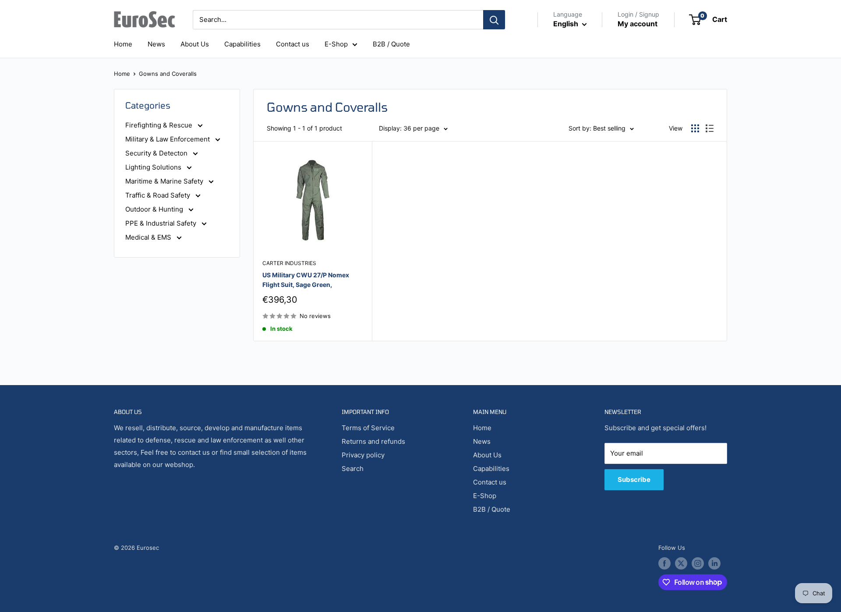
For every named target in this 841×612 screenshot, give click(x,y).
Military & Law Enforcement (168, 139)
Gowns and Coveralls (168, 73)
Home (123, 44)
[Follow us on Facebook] (664, 563)
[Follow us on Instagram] (698, 563)
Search (353, 468)
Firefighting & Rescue (159, 125)
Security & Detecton (157, 153)
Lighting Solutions (154, 167)
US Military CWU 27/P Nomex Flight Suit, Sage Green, (305, 279)
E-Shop (336, 44)
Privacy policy (363, 455)
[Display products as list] (710, 128)
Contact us (292, 44)
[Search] (494, 19)
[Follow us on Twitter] (681, 563)
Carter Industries (289, 263)
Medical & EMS (149, 237)
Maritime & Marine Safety (165, 181)
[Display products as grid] (695, 128)
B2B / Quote (391, 44)
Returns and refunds (373, 441)
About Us (194, 44)
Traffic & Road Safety (158, 195)
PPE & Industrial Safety (161, 223)
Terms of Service (368, 428)
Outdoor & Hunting (155, 209)
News (156, 44)
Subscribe (634, 479)
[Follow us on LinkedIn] (714, 563)
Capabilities (242, 44)
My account (637, 23)
